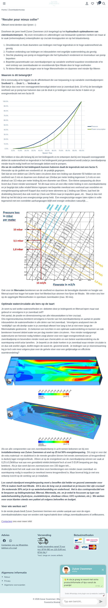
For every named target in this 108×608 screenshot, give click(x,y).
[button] (4, 3)
